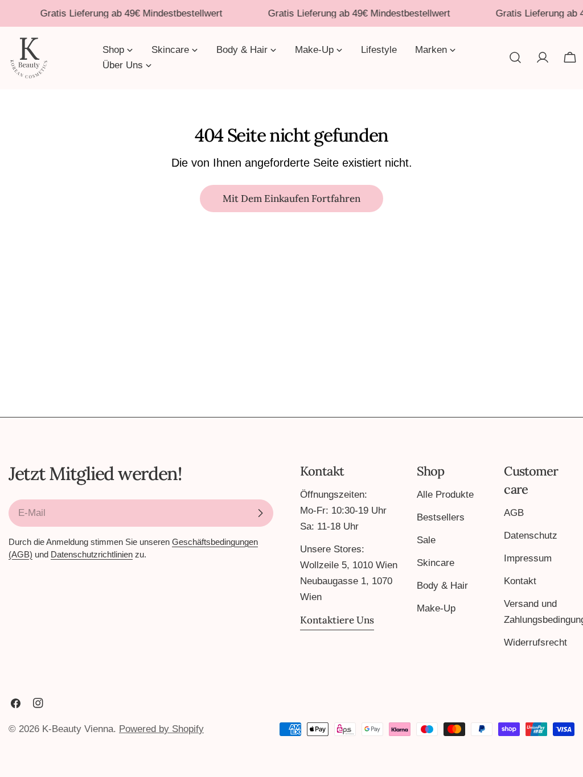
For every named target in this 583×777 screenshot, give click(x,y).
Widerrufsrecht (535, 642)
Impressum (528, 558)
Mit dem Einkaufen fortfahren (291, 198)
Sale (426, 540)
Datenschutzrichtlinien (92, 554)
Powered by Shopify (161, 729)
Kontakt (520, 581)
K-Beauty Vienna (77, 729)
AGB (514, 512)
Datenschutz (530, 535)
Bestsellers (441, 517)
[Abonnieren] (260, 513)
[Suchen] (515, 57)
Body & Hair (442, 585)
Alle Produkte (445, 494)
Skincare (435, 562)
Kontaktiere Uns (337, 620)
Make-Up (436, 608)
